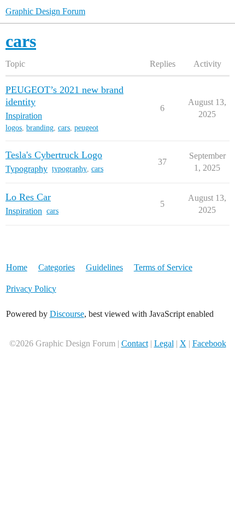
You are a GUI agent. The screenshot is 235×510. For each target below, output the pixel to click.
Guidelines (104, 267)
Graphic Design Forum (45, 11)
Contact (134, 343)
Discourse (67, 313)
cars (64, 128)
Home (16, 267)
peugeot (86, 128)
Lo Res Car (28, 197)
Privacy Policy (31, 288)
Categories (56, 267)
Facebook (209, 343)
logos (13, 128)
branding (40, 128)
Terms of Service (163, 267)
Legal (164, 343)
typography (69, 169)
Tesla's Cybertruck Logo (53, 154)
